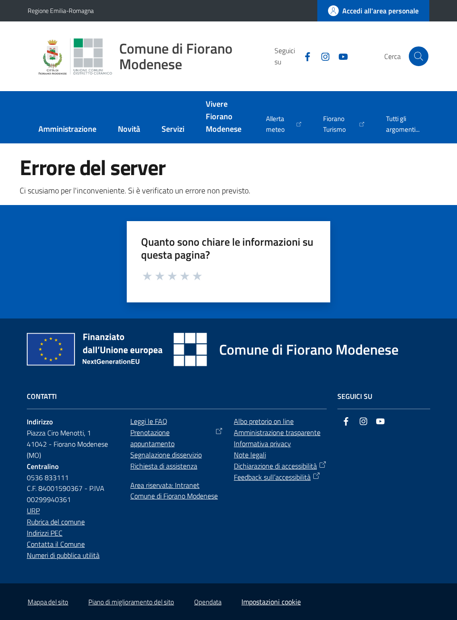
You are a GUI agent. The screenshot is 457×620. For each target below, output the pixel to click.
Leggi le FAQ (148, 421)
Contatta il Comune (56, 544)
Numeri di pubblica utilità (63, 555)
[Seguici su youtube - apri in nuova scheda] (340, 55)
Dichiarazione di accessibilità (275, 466)
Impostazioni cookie (271, 601)
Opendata (207, 602)
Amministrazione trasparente (277, 432)
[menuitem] (67, 129)
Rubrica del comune (56, 521)
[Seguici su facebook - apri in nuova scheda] (304, 55)
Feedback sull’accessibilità (272, 477)
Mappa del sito (48, 602)
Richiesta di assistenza (163, 466)
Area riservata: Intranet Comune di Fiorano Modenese (174, 491)
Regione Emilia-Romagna (61, 10)
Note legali (250, 454)
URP (33, 510)
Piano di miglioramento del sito (131, 602)
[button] (418, 56)
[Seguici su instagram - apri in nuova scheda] (322, 55)
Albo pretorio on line (264, 421)
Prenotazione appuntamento (152, 438)
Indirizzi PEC (44, 533)
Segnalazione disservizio (166, 454)
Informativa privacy (262, 443)
